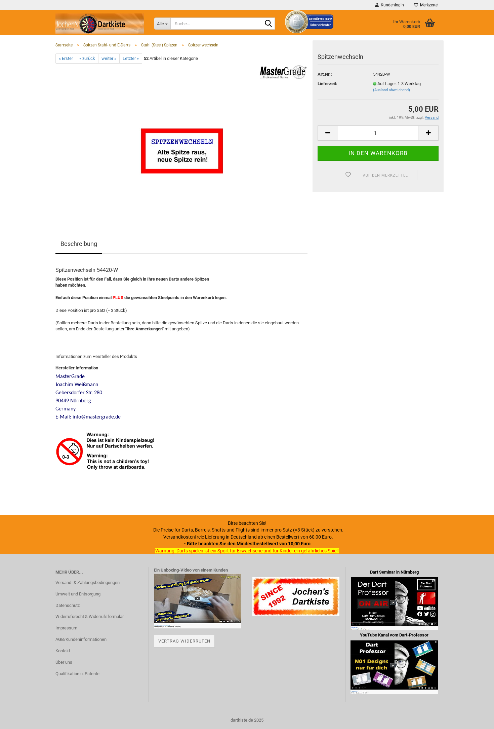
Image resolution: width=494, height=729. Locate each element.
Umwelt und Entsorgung (77, 593)
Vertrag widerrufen (184, 641)
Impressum (66, 627)
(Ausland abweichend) (391, 90)
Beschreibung (78, 243)
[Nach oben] (475, 719)
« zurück (87, 58)
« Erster (66, 58)
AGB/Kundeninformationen (81, 639)
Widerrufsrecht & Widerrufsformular (89, 616)
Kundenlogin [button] (391, 5)
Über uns (63, 662)
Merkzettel (428, 5)
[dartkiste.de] (99, 23)
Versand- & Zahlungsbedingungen (87, 582)
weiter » (108, 58)
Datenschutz (67, 605)
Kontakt (62, 650)
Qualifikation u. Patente (77, 673)
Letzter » (131, 58)
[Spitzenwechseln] (181, 139)
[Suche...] (268, 24)
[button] (328, 133)
